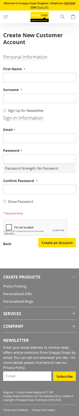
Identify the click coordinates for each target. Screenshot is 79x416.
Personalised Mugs (18, 301)
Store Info (42, 7)
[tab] (39, 277)
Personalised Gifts (17, 294)
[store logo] (40, 17)
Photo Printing (14, 286)
